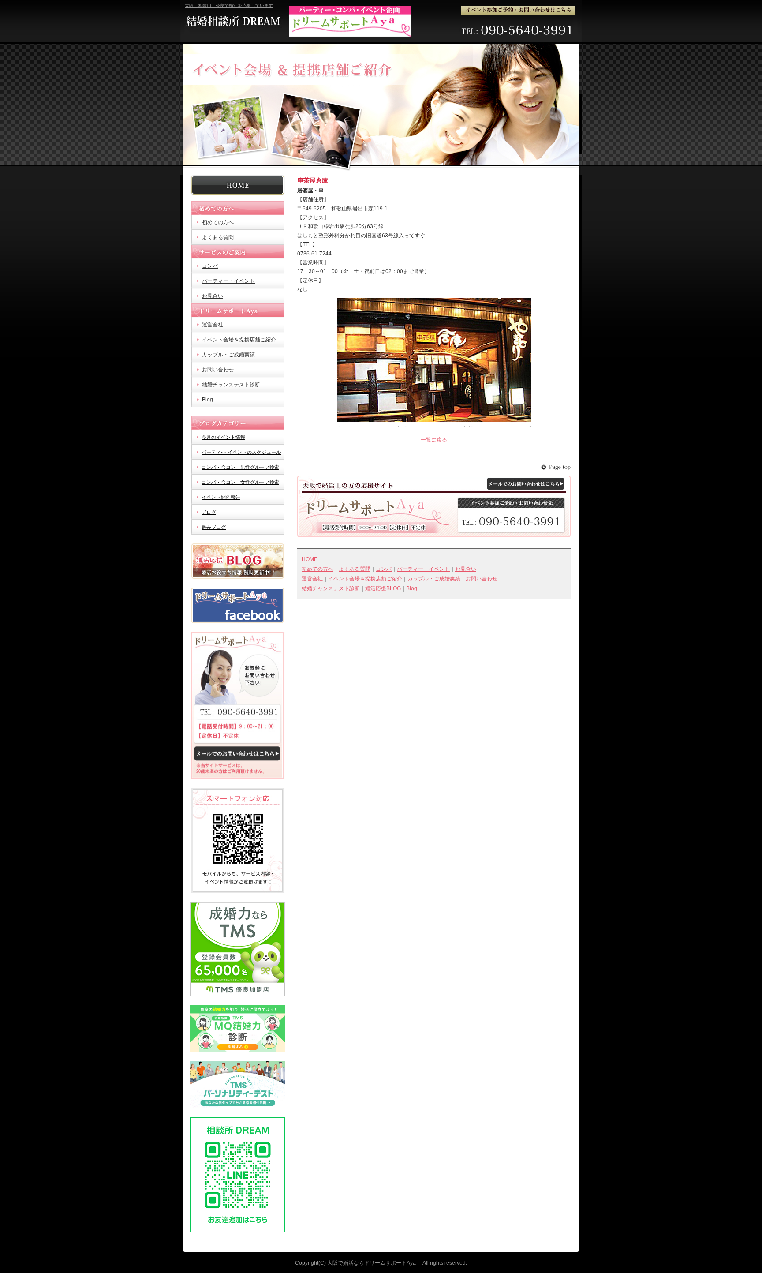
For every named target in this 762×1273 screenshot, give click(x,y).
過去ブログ (214, 527)
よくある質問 (218, 237)
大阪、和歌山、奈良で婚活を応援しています (229, 5)
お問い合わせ (218, 370)
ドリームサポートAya (237, 310)
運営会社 (212, 325)
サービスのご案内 (237, 251)
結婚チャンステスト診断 (231, 385)
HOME (237, 185)
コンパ (210, 266)
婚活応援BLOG (237, 561)
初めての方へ (237, 208)
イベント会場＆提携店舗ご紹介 (239, 340)
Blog (207, 400)
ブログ (209, 512)
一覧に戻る (434, 440)
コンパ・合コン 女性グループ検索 (240, 482)
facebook (237, 605)
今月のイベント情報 (223, 437)
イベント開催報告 (221, 497)
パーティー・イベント (228, 281)
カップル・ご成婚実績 (228, 355)
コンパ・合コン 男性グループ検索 (240, 467)
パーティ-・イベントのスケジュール (241, 452)
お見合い (212, 296)
